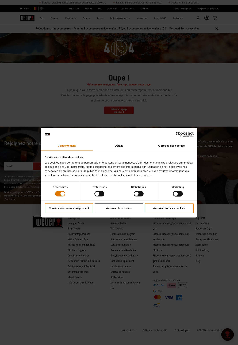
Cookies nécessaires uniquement (69, 208)
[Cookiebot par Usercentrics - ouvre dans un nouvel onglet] (178, 134)
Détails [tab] (119, 145)
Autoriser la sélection (119, 208)
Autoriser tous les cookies (169, 208)
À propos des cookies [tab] (171, 145)
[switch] (99, 193)
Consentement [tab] (67, 145)
